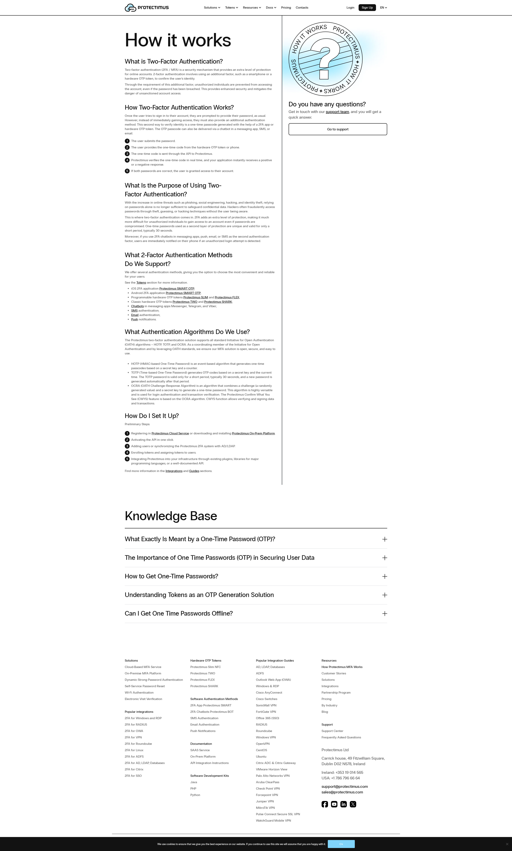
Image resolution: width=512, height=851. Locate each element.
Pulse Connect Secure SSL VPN (278, 814)
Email (135, 315)
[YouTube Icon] (334, 804)
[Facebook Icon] (325, 804)
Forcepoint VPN (267, 795)
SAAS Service (200, 750)
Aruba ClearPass (267, 782)
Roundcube (264, 731)
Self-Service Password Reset (145, 686)
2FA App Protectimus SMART (210, 705)
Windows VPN (266, 737)
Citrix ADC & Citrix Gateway (276, 763)
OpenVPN (263, 744)
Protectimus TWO (185, 302)
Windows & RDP (267, 686)
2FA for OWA (134, 731)
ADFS (260, 673)
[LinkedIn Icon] (343, 804)
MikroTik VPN (265, 808)
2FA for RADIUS (136, 724)
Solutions (328, 680)
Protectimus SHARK (218, 302)
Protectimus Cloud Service (170, 433)
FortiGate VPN (266, 712)
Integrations (174, 471)
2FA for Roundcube (138, 744)
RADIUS (261, 724)
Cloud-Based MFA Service (143, 667)
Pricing (326, 699)
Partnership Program (336, 692)
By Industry (329, 705)
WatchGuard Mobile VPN (273, 820)
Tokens (141, 282)
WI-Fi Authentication (139, 692)
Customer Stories (334, 673)
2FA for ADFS (134, 756)
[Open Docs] (275, 7)
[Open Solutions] (219, 7)
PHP (193, 788)
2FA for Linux (134, 750)
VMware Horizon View (271, 769)
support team (337, 111)
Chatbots (137, 306)
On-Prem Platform (203, 756)
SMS (134, 310)
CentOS (261, 750)
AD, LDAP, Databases (270, 667)
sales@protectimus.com (342, 792)
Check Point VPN (268, 788)
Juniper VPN (265, 801)
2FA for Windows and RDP (143, 718)
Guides (194, 471)
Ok (341, 844)
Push (134, 319)
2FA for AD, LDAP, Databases (145, 763)
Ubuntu (261, 756)
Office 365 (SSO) (267, 718)
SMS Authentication (204, 718)
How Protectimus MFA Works (342, 667)
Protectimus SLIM (195, 297)
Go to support (338, 129)
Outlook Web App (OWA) (273, 680)
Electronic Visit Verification (143, 699)
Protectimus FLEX (227, 297)
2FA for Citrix (134, 769)
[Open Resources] (260, 7)
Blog (325, 712)
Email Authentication (204, 724)
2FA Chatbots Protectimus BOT (212, 712)
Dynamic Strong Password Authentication (154, 680)
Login (350, 7)
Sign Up (367, 7)
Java (193, 782)
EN (382, 7)
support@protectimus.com (345, 786)
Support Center (332, 731)
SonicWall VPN (266, 705)
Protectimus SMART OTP (176, 288)
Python (195, 795)
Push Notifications (202, 731)
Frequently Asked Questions (341, 737)
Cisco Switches (266, 699)
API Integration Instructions (209, 763)
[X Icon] (353, 804)
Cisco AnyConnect (269, 692)
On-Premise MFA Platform (143, 673)
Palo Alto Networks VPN (273, 776)
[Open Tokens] (237, 7)
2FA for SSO (133, 776)
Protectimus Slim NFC (205, 667)
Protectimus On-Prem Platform (253, 433)
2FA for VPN (133, 737)
